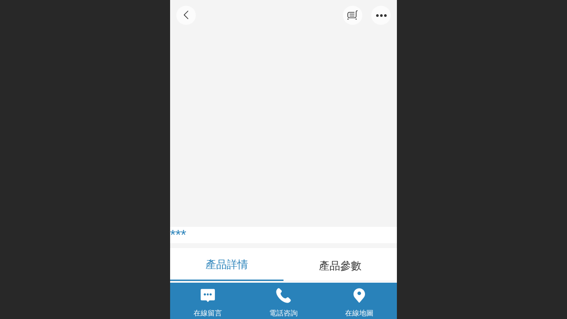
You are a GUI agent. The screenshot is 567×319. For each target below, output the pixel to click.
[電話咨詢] (284, 295)
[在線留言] (208, 295)
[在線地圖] (359, 295)
